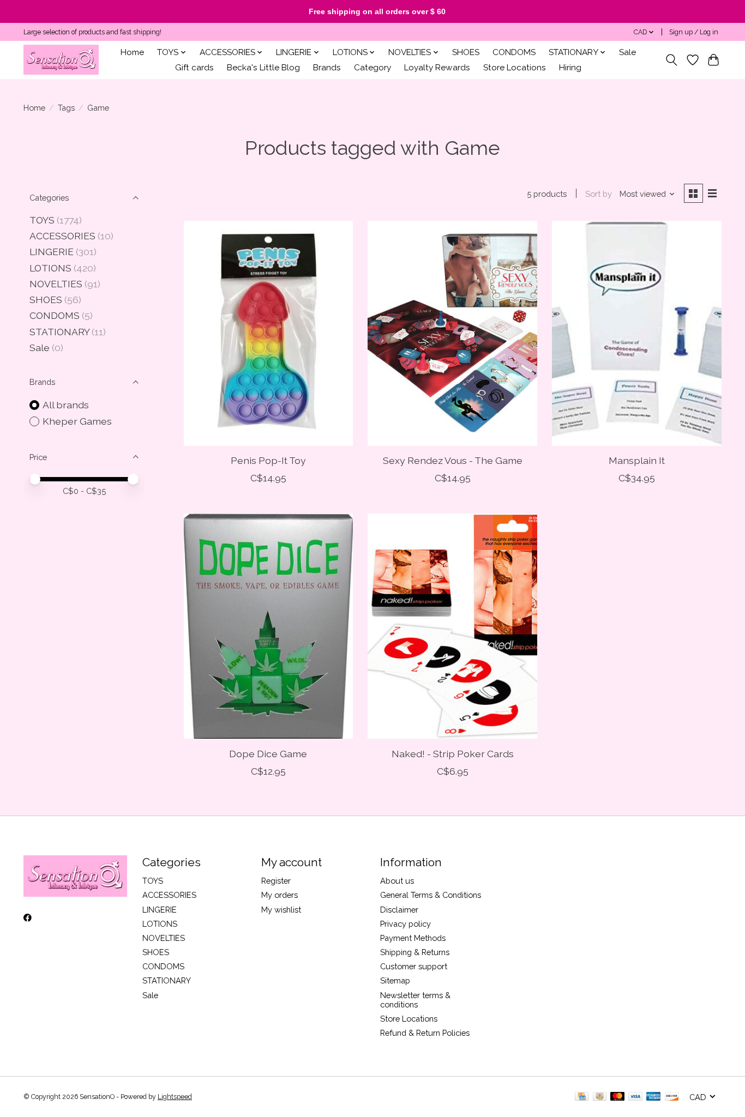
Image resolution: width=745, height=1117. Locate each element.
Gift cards (194, 68)
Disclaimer (399, 909)
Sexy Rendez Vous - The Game (452, 460)
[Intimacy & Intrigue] (61, 60)
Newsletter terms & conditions (415, 1000)
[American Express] (653, 1097)
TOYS (42, 220)
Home (132, 52)
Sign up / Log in (693, 32)
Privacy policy (405, 923)
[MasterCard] (617, 1097)
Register (276, 880)
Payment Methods (413, 938)
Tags (66, 107)
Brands (327, 68)
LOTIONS (50, 268)
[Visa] (635, 1097)
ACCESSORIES (62, 235)
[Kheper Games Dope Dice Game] (268, 626)
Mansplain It (637, 460)
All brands (66, 404)
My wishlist (281, 909)
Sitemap (395, 980)
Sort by (598, 193)
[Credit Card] (581, 1097)
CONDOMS (514, 52)
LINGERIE (51, 251)
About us (397, 880)
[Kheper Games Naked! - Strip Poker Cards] (452, 626)
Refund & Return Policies (425, 1032)
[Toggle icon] (672, 60)
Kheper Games (77, 421)
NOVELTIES (55, 283)
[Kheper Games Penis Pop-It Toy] (268, 333)
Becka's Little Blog (263, 68)
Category (372, 68)
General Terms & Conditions (430, 894)
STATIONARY (59, 331)
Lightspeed (175, 1097)
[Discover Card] (672, 1097)
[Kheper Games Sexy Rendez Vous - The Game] (452, 333)
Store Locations (514, 68)
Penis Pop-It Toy (268, 460)
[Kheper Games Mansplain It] (636, 333)
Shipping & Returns (414, 952)
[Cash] (599, 1097)
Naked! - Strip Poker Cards (453, 753)
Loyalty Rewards (437, 68)
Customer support (413, 966)
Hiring (570, 68)
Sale (627, 52)
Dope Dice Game (268, 753)
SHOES (465, 52)
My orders (279, 894)
